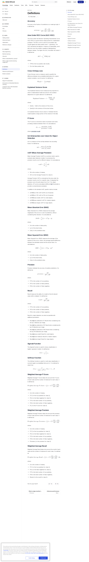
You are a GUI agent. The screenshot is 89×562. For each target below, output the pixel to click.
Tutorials (31, 5)
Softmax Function (72, 40)
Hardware (16, 5)
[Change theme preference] (85, 2)
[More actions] (37, 16)
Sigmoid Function (72, 38)
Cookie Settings (32, 558)
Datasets (43, 5)
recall (38, 131)
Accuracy (70, 12)
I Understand (43, 558)
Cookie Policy (6, 550)
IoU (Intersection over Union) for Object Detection (75, 24)
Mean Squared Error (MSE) (74, 31)
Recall (69, 36)
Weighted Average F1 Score (74, 43)
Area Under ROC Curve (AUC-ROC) (76, 14)
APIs (26, 5)
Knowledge (5, 5)
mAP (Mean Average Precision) (75, 27)
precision (34, 131)
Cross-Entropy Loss (72, 16)
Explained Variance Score (74, 19)
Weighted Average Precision (74, 45)
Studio (11, 5)
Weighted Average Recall (73, 47)
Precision (70, 34)
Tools (22, 5)
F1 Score (70, 21)
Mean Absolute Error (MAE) (74, 29)
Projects (37, 5)
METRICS (30, 10)
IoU (51, 184)
